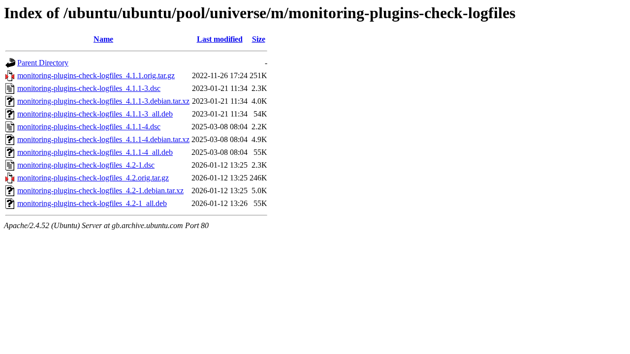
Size (258, 39)
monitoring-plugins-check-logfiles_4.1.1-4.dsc (88, 126)
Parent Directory (42, 63)
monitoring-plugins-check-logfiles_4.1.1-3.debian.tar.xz (103, 101)
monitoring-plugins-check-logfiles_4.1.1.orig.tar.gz (96, 75)
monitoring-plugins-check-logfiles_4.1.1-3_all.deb (95, 114)
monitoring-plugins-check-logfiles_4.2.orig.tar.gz (93, 178)
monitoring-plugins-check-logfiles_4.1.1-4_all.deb (95, 152)
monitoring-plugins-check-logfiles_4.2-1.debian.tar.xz (100, 190)
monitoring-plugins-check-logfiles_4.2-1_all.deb (92, 203)
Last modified (220, 39)
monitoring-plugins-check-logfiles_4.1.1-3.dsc (88, 88)
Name (103, 39)
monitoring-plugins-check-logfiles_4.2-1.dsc (86, 165)
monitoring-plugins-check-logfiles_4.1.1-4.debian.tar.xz (103, 139)
